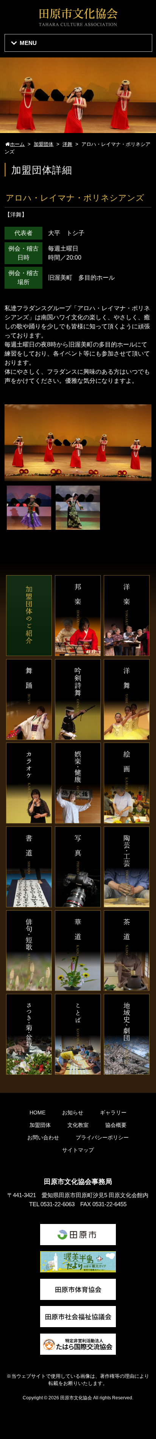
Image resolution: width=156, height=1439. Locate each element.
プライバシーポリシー (102, 1137)
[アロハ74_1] (78, 525)
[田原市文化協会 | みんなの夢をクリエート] (78, 25)
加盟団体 (40, 1125)
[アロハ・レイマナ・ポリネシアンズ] (78, 476)
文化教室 (78, 1125)
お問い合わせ (43, 1137)
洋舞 (16, 214)
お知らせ (72, 1112)
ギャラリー (113, 1112)
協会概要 (115, 1125)
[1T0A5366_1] (29, 525)
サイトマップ (78, 1150)
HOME (37, 1112)
